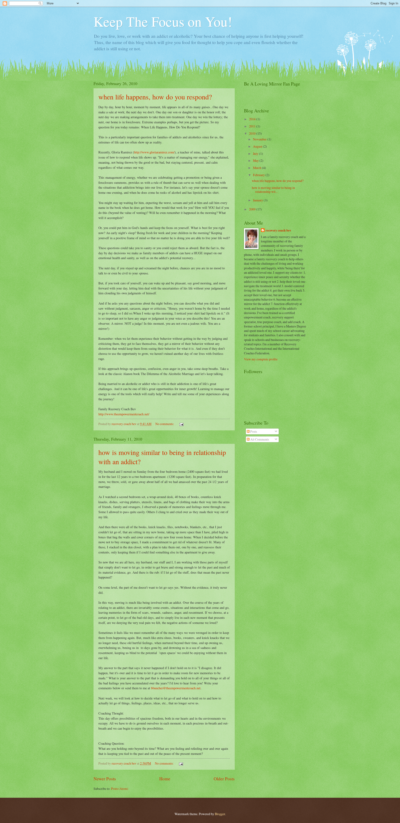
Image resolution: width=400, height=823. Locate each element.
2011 (252, 126)
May (256, 160)
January (258, 200)
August (258, 146)
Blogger (220, 814)
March (257, 167)
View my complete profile (261, 359)
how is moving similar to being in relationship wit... (273, 189)
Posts (253, 431)
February (259, 175)
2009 (252, 209)
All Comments (259, 439)
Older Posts (224, 779)
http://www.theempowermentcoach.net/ (123, 414)
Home (164, 779)
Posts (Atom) (119, 788)
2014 (252, 119)
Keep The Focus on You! (163, 21)
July (256, 153)
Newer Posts (105, 779)
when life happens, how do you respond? (155, 96)
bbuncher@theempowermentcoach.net (175, 688)
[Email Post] (181, 424)
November (260, 139)
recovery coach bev (278, 230)
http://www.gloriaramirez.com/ (154, 152)
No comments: (165, 424)
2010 (252, 133)
